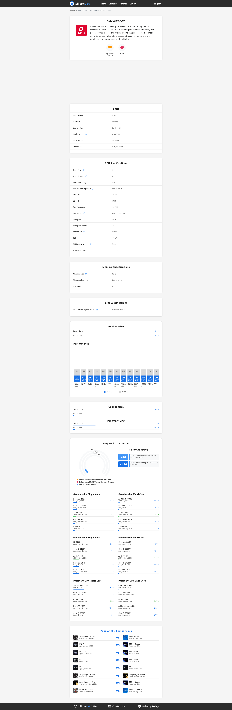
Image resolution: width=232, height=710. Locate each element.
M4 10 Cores (134, 644)
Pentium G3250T (125, 505)
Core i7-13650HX (136, 689)
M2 (80, 666)
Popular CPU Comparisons (116, 631)
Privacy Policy (150, 706)
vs (118, 637)
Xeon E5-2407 (79, 499)
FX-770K (76, 542)
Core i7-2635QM (125, 585)
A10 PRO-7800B (125, 499)
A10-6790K (78, 512)
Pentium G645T (79, 563)
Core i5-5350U (124, 549)
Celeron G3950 (124, 542)
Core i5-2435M (124, 563)
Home (103, 3)
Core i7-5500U (124, 613)
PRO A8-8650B (124, 592)
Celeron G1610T (125, 519)
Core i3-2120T (79, 549)
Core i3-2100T (79, 569)
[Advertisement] (116, 82)
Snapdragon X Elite (137, 674)
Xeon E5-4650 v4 (80, 585)
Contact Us (118, 706)
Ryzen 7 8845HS (86, 689)
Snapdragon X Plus (87, 636)
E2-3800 (76, 526)
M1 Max (82, 651)
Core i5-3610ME (80, 592)
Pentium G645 (124, 569)
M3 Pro (82, 659)
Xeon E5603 (123, 526)
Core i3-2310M (79, 505)
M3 (130, 666)
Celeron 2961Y (79, 519)
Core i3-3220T (79, 613)
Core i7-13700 (135, 636)
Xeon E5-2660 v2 (80, 606)
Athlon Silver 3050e (126, 606)
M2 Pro (82, 644)
